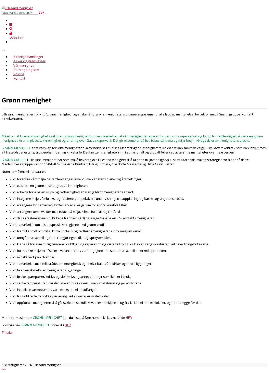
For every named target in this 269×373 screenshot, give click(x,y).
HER (129, 317)
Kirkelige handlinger (28, 57)
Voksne (18, 74)
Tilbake (7, 332)
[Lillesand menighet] (17, 8)
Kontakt (19, 78)
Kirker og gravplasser (29, 61)
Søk (41, 12)
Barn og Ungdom (26, 70)
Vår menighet (23, 65)
